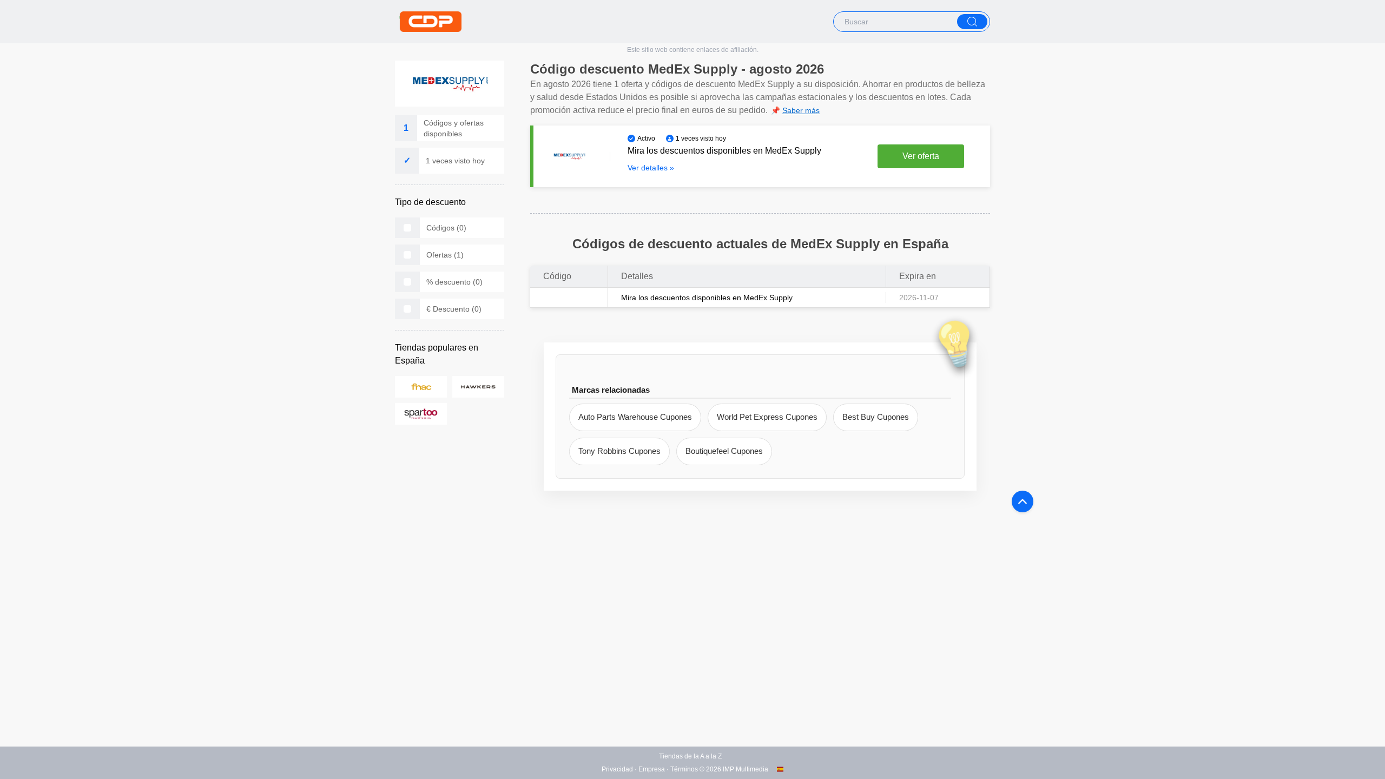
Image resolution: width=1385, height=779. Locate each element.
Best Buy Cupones (875, 416)
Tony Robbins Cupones (619, 450)
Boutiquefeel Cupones (724, 450)
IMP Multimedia (745, 769)
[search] (972, 21)
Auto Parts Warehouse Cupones (635, 416)
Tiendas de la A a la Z (690, 756)
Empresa (651, 769)
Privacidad (617, 769)
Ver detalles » (651, 167)
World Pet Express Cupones (767, 416)
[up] (1022, 501)
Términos (684, 769)
